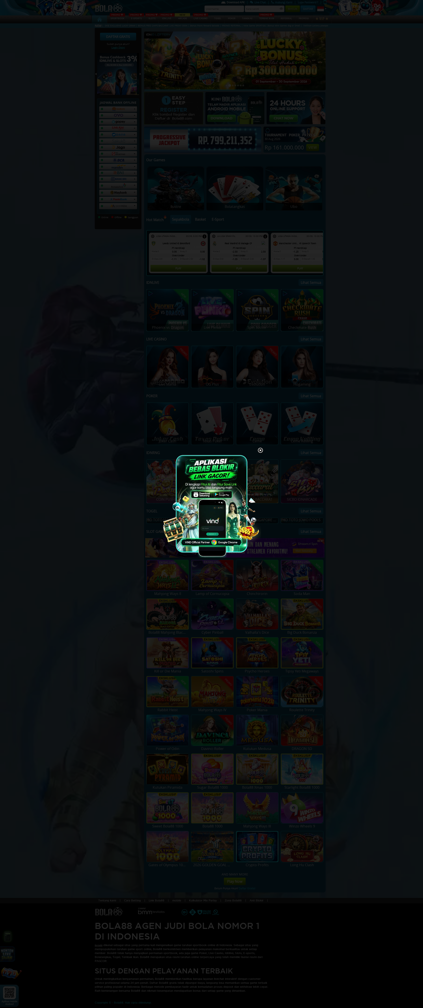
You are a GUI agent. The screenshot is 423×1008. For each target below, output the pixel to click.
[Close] (260, 450)
